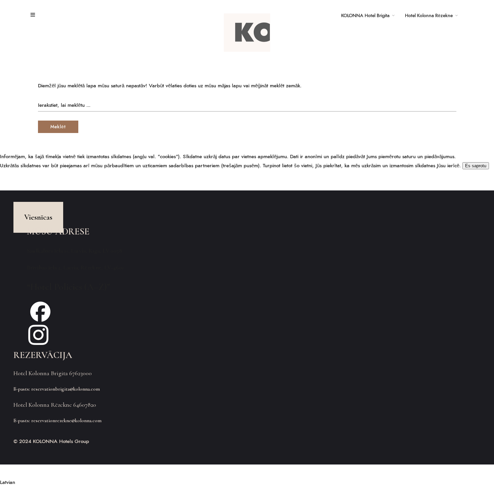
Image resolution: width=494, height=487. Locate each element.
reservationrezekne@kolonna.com (66, 420)
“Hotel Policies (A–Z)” (68, 287)
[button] (247, 482)
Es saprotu (475, 165)
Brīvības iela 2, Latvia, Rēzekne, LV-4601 (75, 267)
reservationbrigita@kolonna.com (65, 389)
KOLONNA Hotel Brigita (365, 15)
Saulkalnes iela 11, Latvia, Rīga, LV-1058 (74, 250)
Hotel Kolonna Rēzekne (429, 15)
